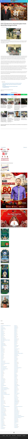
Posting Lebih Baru (3, 147)
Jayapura (2, 383)
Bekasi (2, 342)
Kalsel (2, 395)
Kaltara (2, 396)
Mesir (15, 344)
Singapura (16, 398)
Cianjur (2, 353)
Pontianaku (16, 365)
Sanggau (16, 384)
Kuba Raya (2, 417)
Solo (15, 405)
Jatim (2, 376)
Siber (10, 435)
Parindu (15, 357)
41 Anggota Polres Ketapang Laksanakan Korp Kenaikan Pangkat (24, 119)
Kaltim (2, 398)
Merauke (16, 343)
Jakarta (2, 373)
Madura (15, 325)
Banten (2, 336)
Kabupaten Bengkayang (4, 387)
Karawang (2, 407)
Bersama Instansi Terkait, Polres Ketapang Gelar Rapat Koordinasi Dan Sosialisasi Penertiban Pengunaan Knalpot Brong (11, 120)
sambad (16, 378)
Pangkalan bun (16, 355)
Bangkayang (2, 333)
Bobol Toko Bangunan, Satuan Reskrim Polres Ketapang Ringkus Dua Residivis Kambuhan (17, 119)
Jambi (2, 374)
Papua (15, 356)
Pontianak (16, 363)
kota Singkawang (3, 414)
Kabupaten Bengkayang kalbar (4, 388)
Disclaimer (24, 435)
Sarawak (16, 386)
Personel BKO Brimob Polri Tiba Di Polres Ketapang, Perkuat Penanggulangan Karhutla (10, 86)
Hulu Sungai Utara (3, 367)
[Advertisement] (14, 314)
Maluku (15, 332)
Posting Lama (25, 147)
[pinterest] (17, 94)
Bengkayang (2, 344)
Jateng (2, 375)
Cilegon (2, 355)
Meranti (15, 342)
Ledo (1, 426)
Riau (15, 373)
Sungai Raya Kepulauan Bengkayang (19, 416)
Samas (15, 377)
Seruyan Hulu (16, 397)
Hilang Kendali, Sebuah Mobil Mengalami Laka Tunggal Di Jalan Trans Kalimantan (24, 106)
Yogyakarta (16, 427)
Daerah (2, 356)
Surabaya (16, 418)
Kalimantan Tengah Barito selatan (5, 394)
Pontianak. (16, 364)
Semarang (16, 394)
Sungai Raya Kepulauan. (17, 417)
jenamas (2, 384)
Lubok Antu (2, 428)
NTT (15, 347)
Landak (2, 424)
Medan (15, 335)
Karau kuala (2, 405)
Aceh (1, 326)
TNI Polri (16, 425)
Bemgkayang (2, 343)
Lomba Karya (2, 427)
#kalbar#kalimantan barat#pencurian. (5, 325)
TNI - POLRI (16, 424)
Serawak (16, 396)
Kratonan (2, 416)
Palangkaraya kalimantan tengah (18, 353)
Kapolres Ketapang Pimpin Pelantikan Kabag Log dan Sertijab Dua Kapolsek (12, 83)
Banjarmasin (2, 335)
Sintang (15, 404)
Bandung (2, 332)
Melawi (15, 336)
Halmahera (2, 364)
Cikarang (2, 354)
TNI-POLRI (16, 426)
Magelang (16, 326)
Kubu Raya (2, 418)
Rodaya (15, 374)
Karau (2, 404)
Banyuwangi (2, 337)
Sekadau (16, 388)
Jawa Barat (2, 378)
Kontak (7, 435)
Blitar (1, 346)
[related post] (4, 101)
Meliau (15, 337)
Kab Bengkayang (3, 385)
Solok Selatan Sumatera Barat (18, 406)
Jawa (1, 377)
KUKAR (2, 419)
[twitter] (10, 94)
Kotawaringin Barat (3, 415)
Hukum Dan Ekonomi (3, 366)
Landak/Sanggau (3, 425)
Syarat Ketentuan (19, 435)
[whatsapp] (24, 94)
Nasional (16, 346)
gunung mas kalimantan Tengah (5, 363)
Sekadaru (16, 387)
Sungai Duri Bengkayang (17, 415)
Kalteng (2, 397)
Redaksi (4, 435)
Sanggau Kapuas (17, 385)
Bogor (2, 347)
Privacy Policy (14, 435)
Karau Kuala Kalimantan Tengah (5, 406)
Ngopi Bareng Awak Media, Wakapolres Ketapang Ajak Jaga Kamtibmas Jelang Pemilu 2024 (10, 107)
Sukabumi (16, 408)
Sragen (15, 407)
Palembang (16, 354)
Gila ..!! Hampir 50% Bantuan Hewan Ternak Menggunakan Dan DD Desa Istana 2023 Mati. (3, 106)
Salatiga (16, 376)
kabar (2, 386)
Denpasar (2, 357)
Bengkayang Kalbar (3, 345)
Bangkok (2, 334)
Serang (15, 395)
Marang (15, 333)
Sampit (15, 383)
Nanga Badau (16, 345)
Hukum (2, 365)
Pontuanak (16, 366)
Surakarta (16, 419)
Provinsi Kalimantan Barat (18, 367)
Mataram (16, 334)
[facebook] (4, 94)
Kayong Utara (2, 408)
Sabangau (16, 375)
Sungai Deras (16, 414)
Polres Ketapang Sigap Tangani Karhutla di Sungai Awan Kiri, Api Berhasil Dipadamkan (12, 84)
